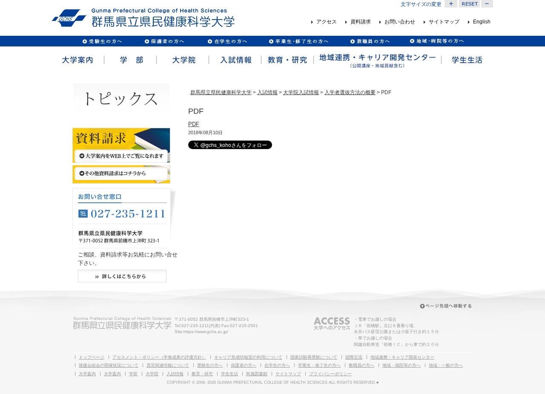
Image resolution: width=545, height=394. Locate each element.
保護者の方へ (164, 41)
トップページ (91, 357)
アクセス (326, 22)
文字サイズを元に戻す (469, 4)
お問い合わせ (399, 22)
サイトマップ (444, 22)
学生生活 (467, 60)
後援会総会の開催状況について (108, 365)
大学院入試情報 (301, 92)
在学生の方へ (277, 365)
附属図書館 (256, 373)
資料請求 (360, 22)
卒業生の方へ (299, 41)
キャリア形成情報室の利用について (248, 357)
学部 (129, 60)
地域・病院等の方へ (401, 365)
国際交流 (353, 357)
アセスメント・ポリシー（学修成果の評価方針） (159, 357)
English (481, 22)
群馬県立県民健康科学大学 (221, 92)
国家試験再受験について (313, 357)
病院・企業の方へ (435, 41)
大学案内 (77, 60)
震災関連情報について (167, 365)
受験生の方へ (102, 41)
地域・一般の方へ (446, 365)
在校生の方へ (227, 41)
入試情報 (234, 60)
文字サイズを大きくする (451, 4)
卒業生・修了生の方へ (319, 365)
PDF (193, 124)
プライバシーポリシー (330, 373)
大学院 (182, 60)
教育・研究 (287, 60)
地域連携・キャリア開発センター (402, 357)
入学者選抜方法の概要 (350, 92)
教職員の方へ (369, 41)
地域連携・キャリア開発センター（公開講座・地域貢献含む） (377, 60)
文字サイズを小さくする (487, 4)
